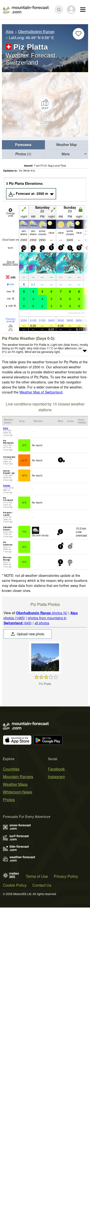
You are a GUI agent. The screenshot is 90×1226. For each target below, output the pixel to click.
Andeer (6, 485)
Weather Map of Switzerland (40, 392)
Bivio (5, 428)
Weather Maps (15, 784)
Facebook (56, 769)
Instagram (56, 776)
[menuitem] (23, 145)
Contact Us (41, 885)
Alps (9, 32)
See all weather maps (10, 263)
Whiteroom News (17, 792)
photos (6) (41, 612)
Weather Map (66, 144)
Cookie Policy (15, 885)
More (66, 153)
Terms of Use (37, 876)
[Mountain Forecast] (26, 9)
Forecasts (23, 144)
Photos (9, 799)
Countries (11, 769)
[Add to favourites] (78, 34)
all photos (42, 622)
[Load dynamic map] (45, 104)
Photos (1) (23, 153)
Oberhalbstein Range (36, 32)
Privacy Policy (66, 876)
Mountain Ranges (18, 776)
